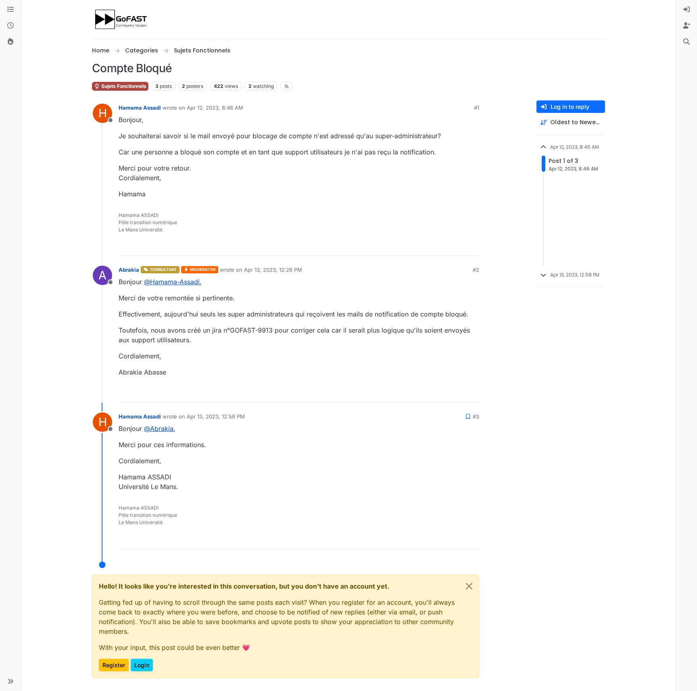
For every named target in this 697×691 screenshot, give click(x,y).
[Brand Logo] (121, 19)
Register (113, 665)
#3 (476, 416)
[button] (10, 681)
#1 (476, 107)
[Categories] (10, 9)
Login (141, 665)
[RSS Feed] (286, 86)
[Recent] (10, 25)
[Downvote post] (472, 246)
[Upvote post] (443, 246)
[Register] (686, 25)
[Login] (686, 9)
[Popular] (10, 41)
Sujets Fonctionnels (123, 86)
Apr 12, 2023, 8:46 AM (215, 107)
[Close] (469, 586)
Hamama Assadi (140, 107)
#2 (476, 269)
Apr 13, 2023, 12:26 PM (273, 269)
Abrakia (129, 269)
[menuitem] (686, 9)
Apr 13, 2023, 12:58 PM (216, 416)
